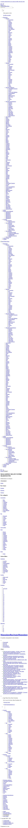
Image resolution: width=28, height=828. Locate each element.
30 (3, 604)
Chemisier (10, 51)
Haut (9, 42)
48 (3, 616)
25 (3, 599)
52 (3, 618)
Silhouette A (8, 214)
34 (3, 609)
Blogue (2, 5)
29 (3, 603)
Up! (9, 100)
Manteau (10, 56)
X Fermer (5, 471)
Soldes (4, 210)
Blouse (9, 44)
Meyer (9, 109)
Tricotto (10, 99)
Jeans (9, 36)
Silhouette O (8, 218)
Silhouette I (8, 213)
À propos (5, 219)
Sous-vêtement (11, 29)
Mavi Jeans (10, 108)
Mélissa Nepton (11, 95)
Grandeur (2, 585)
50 (3, 617)
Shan (9, 98)
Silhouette (3, 623)
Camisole (10, 46)
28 (3, 602)
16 (3, 597)
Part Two (10, 110)
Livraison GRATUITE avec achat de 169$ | (10, 1)
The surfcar (10, 112)
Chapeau (10, 23)
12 (3, 595)
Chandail (10, 49)
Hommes (2, 490)
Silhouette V (8, 212)
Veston (9, 59)
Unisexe (2, 492)
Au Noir (10, 89)
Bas (9, 31)
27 (3, 601)
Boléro (9, 45)
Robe (9, 60)
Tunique (10, 57)
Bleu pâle (5, 579)
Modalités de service (12, 235)
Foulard (10, 24)
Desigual (10, 102)
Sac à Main (10, 28)
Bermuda (10, 32)
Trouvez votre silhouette (8, 211)
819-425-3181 (22, 1)
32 (3, 607)
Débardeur (10, 52)
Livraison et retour (12, 232)
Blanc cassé (5, 577)
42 (3, 615)
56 (3, 620)
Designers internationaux (11, 101)
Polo (9, 84)
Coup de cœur (6, 238)
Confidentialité (11, 234)
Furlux (9, 91)
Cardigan (10, 47)
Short (9, 40)
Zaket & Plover (11, 115)
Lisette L (10, 94)
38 (3, 613)
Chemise (10, 50)
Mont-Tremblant (11, 221)
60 (3, 621)
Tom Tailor (10, 113)
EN (3, 3)
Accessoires (10, 19)
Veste (9, 58)
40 (3, 614)
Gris (4, 580)
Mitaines (10, 26)
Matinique (10, 107)
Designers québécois (10, 87)
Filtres (2, 649)
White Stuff (10, 114)
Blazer (9, 43)
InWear (9, 105)
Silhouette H (8, 217)
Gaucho (10, 35)
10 (3, 594)
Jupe (9, 37)
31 (3, 606)
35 (3, 610)
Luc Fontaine (11, 228)
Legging (10, 38)
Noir (4, 583)
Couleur (2, 575)
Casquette (10, 66)
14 (3, 596)
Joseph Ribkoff (11, 93)
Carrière (4, 239)
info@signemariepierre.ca (9, 704)
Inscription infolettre (7, 813)
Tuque (9, 30)
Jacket (9, 54)
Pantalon (10, 39)
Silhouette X (8, 215)
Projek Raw (5, 570)
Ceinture (10, 22)
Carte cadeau (3, 527)
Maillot (4, 523)
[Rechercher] (5, 5)
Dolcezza (10, 103)
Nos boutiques (9, 220)
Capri (9, 33)
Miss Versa (10, 96)
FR (1, 3)
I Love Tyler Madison (12, 92)
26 (3, 600)
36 (3, 611)
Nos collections (9, 222)
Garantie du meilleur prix (13, 233)
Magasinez (5, 17)
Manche (10, 25)
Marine (4, 581)
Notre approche (6, 812)
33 (3, 608)
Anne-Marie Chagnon (12, 88)
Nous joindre (8, 236)
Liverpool (10, 106)
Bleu (4, 578)
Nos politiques (9, 231)
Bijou (9, 21)
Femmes (2, 488)
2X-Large (5, 588)
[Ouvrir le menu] (4, 5)
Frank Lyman (11, 225)
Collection (3, 558)
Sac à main (5, 509)
